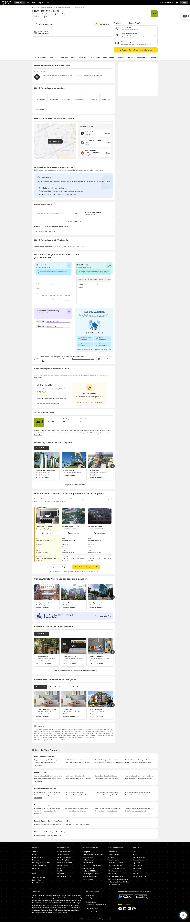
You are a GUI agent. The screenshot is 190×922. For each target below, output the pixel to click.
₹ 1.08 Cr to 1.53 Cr (43, 477)
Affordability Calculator (115, 865)
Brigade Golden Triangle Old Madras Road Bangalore (48, 778)
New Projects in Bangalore (45, 7)
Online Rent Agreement (115, 871)
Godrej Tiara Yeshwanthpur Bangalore (76, 808)
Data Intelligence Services (90, 874)
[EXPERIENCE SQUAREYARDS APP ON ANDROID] (126, 898)
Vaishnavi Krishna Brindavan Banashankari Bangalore (139, 808)
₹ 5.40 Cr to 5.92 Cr (70, 663)
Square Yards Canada (64, 852)
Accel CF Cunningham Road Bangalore (107, 760)
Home (34, 7)
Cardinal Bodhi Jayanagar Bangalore (45, 811)
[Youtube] (129, 908)
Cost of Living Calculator (115, 863)
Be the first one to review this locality (89, 402)
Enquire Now (48, 533)
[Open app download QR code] (185, 15)
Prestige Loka (51, 326)
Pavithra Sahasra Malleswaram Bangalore (138, 762)
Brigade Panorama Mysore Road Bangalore (78, 778)
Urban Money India (63, 860)
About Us (35, 852)
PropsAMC (60, 874)
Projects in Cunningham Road (62, 7)
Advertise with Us (88, 868)
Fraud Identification (38, 883)
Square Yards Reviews (39, 865)
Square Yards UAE (63, 854)
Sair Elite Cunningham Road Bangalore (76, 760)
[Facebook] (120, 908)
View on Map (56, 141)
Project (40, 3)
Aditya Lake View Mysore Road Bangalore (77, 762)
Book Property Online (64, 876)
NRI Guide (136, 874)
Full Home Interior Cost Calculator (118, 882)
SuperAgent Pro (87, 879)
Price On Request (69, 475)
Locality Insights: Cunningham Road (51, 369)
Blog (134, 852)
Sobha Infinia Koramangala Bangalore (76, 795)
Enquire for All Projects (59, 567)
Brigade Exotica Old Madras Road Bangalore (138, 778)
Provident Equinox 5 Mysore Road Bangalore (47, 808)
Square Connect (87, 857)
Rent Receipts (112, 874)
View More (38, 765)
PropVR (59, 871)
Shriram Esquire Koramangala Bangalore (137, 792)
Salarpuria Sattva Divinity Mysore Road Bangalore (139, 776)
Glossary (135, 854)
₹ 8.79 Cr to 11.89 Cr (43, 663)
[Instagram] (134, 908)
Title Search (111, 857)
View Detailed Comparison (85, 567)
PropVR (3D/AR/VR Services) (91, 865)
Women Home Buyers (140, 876)
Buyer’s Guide (137, 865)
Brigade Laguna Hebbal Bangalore (75, 776)
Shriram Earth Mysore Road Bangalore (106, 776)
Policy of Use (36, 880)
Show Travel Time (74, 221)
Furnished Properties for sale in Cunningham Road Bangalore (48, 824)
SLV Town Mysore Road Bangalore (44, 762)
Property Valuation (113, 854)
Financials (35, 860)
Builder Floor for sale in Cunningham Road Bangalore (79, 824)
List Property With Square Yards (92, 854)
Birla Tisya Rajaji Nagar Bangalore (75, 792)
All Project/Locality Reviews (116, 868)
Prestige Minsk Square (70, 526)
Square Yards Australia (64, 857)
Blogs (47, 3)
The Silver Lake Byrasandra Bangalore (106, 811)
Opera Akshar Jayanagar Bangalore (75, 811)
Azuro (59, 868)
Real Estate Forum (139, 857)
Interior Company (62, 865)
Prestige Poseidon (95, 526)
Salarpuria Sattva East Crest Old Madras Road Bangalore (48, 776)
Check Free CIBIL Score (115, 876)
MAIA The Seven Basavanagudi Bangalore (108, 808)
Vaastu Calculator (113, 860)
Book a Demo (106, 359)
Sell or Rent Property (166, 2)
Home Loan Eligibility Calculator (118, 879)
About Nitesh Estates (44, 412)
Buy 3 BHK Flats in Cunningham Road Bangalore (48, 835)
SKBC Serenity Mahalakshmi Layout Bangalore (109, 762)
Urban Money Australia (64, 863)
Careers (34, 854)
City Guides (136, 863)
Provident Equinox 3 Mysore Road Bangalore (138, 795)
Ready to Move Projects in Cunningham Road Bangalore (73, 670)
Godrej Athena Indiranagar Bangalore (45, 795)
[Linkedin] (124, 908)
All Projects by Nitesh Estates (73, 484)
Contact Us (35, 868)
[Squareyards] (6, 3)
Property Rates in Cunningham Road (48, 403)
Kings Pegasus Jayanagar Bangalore (136, 811)
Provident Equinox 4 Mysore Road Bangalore (47, 792)
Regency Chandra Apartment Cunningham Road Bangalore (48, 760)
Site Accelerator (87, 863)
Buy (28, 3)
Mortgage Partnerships (89, 876)
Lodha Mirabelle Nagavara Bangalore (106, 792)
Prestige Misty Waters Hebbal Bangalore (107, 778)
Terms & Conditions (38, 877)
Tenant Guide (137, 871)
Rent (33, 3)
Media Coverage (37, 857)
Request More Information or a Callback (137, 50)
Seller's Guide (137, 868)
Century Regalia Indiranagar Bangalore (107, 795)
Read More (38, 377)
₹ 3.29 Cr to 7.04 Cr (97, 716)
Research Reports (138, 860)
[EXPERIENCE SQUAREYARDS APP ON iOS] (141, 898)
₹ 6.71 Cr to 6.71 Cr (97, 663)
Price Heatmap (112, 852)
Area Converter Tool (114, 885)
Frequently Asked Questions (41, 863)
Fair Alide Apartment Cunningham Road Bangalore (139, 760)
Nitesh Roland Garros (44, 527)
